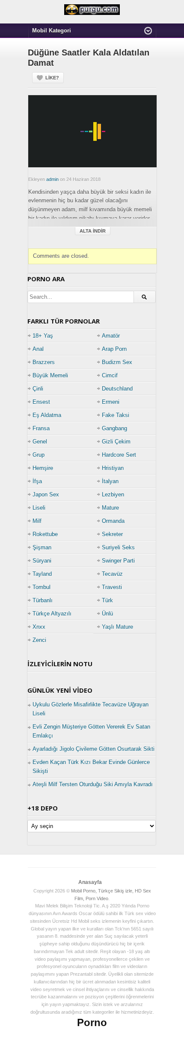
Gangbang (114, 428)
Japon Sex (46, 494)
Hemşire (43, 468)
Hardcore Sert (119, 455)
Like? (52, 77)
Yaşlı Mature (117, 627)
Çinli (38, 388)
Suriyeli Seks (118, 547)
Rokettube (45, 534)
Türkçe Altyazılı (52, 613)
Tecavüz (112, 574)
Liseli (39, 508)
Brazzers (44, 362)
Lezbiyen (113, 494)
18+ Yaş (43, 335)
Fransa (41, 428)
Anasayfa (90, 882)
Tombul (41, 587)
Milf (37, 521)
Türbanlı (43, 600)
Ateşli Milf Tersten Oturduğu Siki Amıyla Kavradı (93, 784)
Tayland (42, 574)
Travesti (112, 587)
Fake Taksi (115, 415)
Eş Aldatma (47, 415)
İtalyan (110, 481)
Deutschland (117, 388)
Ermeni (110, 402)
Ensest (41, 402)
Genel (40, 441)
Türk (107, 600)
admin (52, 179)
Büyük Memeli (50, 375)
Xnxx (39, 627)
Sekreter (112, 534)
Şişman (42, 547)
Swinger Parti (118, 560)
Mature (110, 508)
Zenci (39, 640)
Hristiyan (113, 468)
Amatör (111, 335)
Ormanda (113, 521)
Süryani (42, 560)
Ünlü (107, 613)
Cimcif (110, 375)
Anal (38, 349)
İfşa (37, 481)
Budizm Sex (117, 362)
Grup (39, 455)
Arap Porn (114, 349)
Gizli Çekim (116, 441)
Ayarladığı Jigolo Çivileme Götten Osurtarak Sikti (93, 749)
